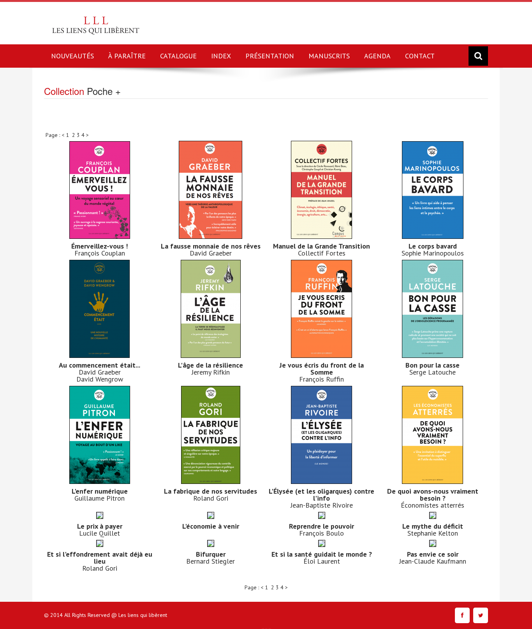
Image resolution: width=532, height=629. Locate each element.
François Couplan (99, 253)
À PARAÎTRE (127, 55)
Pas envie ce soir (432, 554)
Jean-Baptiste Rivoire (322, 505)
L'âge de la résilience (210, 365)
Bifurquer (210, 554)
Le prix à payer (99, 526)
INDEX (221, 55)
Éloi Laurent (321, 561)
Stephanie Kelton (432, 533)
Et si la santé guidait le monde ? (321, 554)
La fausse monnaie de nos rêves (211, 246)
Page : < (56, 134)
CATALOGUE (178, 55)
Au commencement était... (99, 365)
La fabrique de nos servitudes (210, 491)
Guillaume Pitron (99, 498)
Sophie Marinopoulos (433, 253)
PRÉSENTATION (269, 55)
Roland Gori (210, 498)
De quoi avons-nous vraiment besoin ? (432, 495)
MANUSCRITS (329, 55)
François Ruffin (321, 379)
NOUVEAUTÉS (72, 55)
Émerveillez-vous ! (99, 246)
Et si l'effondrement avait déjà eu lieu (99, 558)
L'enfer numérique (100, 491)
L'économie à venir (210, 526)
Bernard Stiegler (210, 561)
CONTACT (420, 55)
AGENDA (377, 55)
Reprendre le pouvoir (321, 526)
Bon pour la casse (432, 365)
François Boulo (321, 533)
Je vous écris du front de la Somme (322, 369)
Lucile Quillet (99, 533)
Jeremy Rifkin (211, 372)
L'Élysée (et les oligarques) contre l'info (321, 495)
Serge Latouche (432, 372)
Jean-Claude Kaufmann (432, 561)
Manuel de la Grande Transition (321, 246)
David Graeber (211, 253)
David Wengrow (99, 379)
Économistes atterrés (432, 505)
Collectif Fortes (321, 253)
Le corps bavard (433, 246)
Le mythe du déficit (432, 526)
